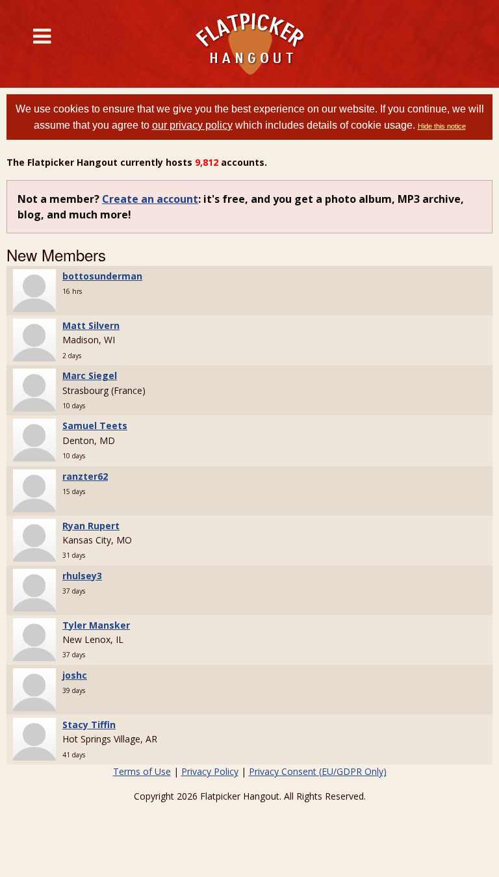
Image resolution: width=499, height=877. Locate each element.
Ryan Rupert (91, 525)
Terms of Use (142, 771)
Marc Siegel (89, 375)
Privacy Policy (209, 771)
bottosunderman (102, 276)
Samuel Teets (94, 425)
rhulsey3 (82, 575)
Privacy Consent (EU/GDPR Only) (318, 771)
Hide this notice (442, 126)
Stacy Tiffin (89, 724)
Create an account (150, 199)
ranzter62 (85, 476)
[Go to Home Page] (249, 44)
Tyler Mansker (96, 625)
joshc (74, 675)
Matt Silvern (91, 325)
